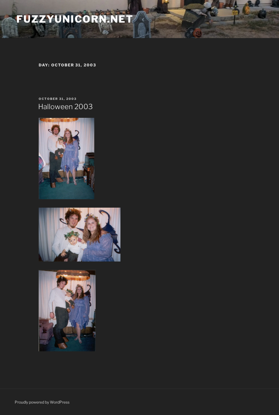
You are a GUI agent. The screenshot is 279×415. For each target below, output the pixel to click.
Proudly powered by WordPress (42, 402)
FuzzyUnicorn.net (75, 19)
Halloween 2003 (65, 106)
